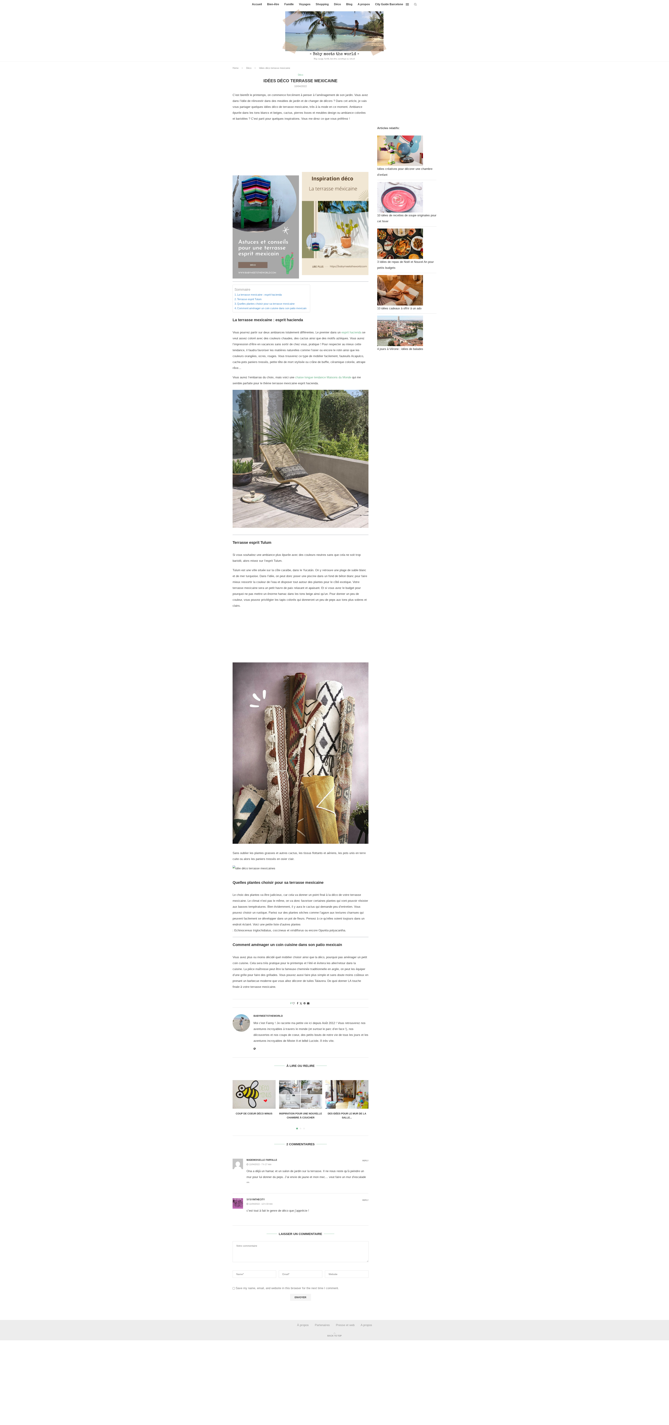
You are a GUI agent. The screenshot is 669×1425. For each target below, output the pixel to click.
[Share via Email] (308, 1003)
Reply (365, 1161)
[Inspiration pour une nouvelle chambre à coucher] (300, 1094)
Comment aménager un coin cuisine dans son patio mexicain (271, 308)
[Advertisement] (300, 149)
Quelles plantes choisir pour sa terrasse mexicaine (266, 303)
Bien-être (273, 4)
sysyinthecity (256, 1199)
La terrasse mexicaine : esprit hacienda (259, 294)
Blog (349, 4)
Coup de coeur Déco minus (254, 1113)
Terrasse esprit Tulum (249, 299)
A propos (364, 4)
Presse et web (345, 1325)
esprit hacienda (351, 332)
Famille (289, 4)
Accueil (257, 4)
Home (236, 68)
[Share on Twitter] (301, 1003)
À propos (303, 1325)
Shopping (322, 4)
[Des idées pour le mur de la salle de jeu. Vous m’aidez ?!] (346, 1094)
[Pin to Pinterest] (304, 1003)
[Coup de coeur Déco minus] (254, 1094)
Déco (337, 4)
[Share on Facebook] (297, 1003)
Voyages (304, 4)
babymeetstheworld (268, 1015)
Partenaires (322, 1325)
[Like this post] (293, 1003)
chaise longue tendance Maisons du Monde (323, 377)
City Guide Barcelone (389, 4)
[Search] (415, 4)
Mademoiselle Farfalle (262, 1160)
